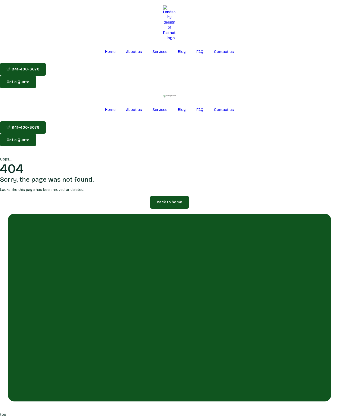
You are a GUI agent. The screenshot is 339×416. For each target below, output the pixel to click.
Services (160, 52)
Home (110, 52)
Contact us (224, 52)
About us (134, 52)
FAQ (200, 52)
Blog (182, 52)
